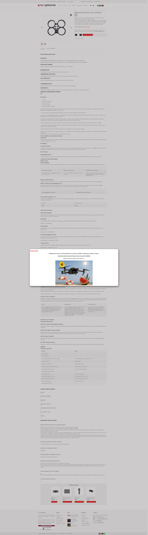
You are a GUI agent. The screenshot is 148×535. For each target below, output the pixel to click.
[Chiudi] (116, 250)
